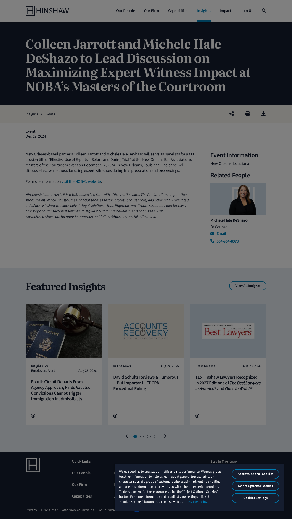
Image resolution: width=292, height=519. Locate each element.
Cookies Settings (255, 497)
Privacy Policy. (197, 501)
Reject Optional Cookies (255, 486)
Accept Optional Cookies (255, 474)
